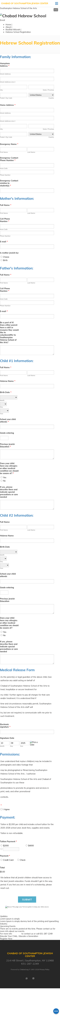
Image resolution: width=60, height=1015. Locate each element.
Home (8, 24)
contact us (47, 928)
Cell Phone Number (5, 220)
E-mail (4, 241)
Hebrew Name (7, 381)
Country (51, 98)
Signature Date (7, 738)
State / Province (48, 90)
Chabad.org (24, 969)
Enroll (2, 20)
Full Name (5, 205)
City (1, 90)
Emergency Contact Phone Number (9, 159)
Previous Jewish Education (7, 445)
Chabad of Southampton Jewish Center (24, 3)
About (8, 27)
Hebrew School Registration (18, 32)
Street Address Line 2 (7, 82)
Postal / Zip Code (6, 98)
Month (2, 400)
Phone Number (5, 175)
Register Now (6, 938)
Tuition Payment (8, 841)
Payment (5, 856)
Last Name (31, 152)
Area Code (4, 168)
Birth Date (5, 392)
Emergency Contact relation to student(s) (9, 183)
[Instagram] (33, 978)
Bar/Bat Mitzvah (13, 29)
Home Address (7, 105)
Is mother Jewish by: (9, 253)
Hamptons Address (5, 64)
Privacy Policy (44, 969)
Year (1, 414)
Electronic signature (5, 725)
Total (2, 867)
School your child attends (8, 420)
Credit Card (8, 860)
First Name (4, 152)
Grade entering (7, 433)
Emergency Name (9, 144)
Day (1, 407)
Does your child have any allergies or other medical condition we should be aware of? (9, 468)
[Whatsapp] (26, 978)
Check (22, 860)
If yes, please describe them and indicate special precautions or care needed (9, 492)
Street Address (5, 74)
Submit (27, 899)
